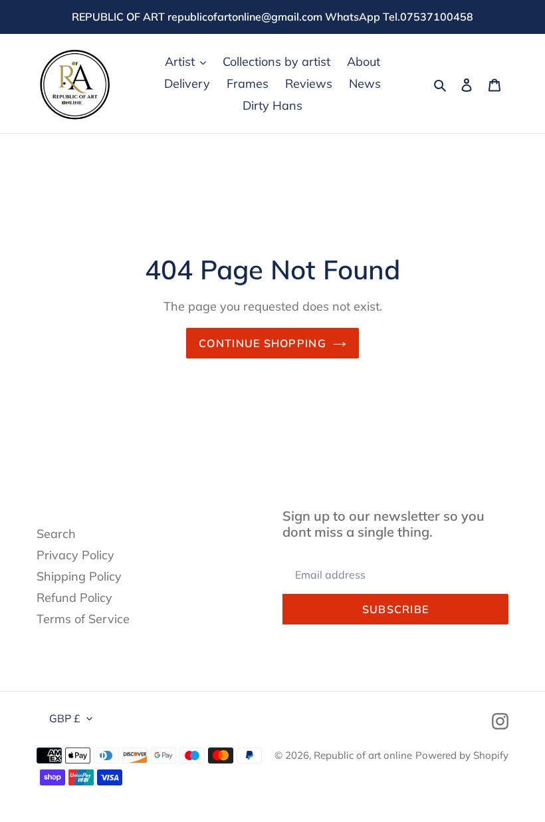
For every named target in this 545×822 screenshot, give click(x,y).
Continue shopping (262, 343)
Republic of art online (363, 755)
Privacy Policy (75, 555)
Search (56, 533)
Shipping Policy (79, 576)
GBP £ (64, 718)
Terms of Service (83, 618)
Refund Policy (74, 597)
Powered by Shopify (461, 755)
